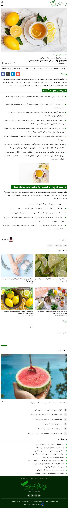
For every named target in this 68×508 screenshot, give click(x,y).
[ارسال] (18, 74)
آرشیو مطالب (39, 478)
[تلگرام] (13, 74)
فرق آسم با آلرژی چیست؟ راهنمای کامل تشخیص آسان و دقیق (46, 415)
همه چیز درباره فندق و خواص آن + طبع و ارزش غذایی (49, 473)
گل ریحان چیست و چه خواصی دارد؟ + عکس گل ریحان (49, 470)
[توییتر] (8, 74)
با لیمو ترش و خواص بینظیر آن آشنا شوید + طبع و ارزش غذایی (51, 279)
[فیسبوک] (3, 74)
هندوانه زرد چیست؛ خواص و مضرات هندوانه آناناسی (48, 429)
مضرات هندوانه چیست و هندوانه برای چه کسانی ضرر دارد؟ (49, 403)
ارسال (3, 345)
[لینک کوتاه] (62, 74)
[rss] (28, 495)
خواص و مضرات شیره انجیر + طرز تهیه (53, 467)
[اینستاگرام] (39, 495)
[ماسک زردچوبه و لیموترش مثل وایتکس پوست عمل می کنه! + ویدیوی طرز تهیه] (17, 265)
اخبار (46, 478)
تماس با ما (23, 478)
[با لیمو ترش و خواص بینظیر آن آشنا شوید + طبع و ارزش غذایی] (51, 265)
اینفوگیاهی (35, 501)
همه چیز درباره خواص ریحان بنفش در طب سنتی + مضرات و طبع (45, 433)
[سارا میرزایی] (11, 239)
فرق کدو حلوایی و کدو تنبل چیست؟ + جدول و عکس (48, 410)
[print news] (65, 74)
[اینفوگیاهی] (34, 485)
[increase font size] (10, 63)
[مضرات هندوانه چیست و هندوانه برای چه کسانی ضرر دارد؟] (34, 376)
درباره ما (31, 478)
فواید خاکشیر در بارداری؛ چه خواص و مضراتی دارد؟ (49, 419)
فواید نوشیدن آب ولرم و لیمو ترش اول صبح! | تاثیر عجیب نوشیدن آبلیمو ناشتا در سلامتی (18, 312)
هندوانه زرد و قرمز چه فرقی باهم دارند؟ (52, 424)
